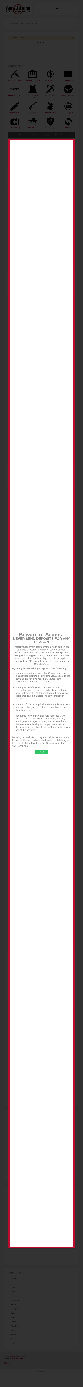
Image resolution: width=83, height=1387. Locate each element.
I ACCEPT (41, 752)
